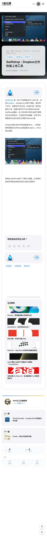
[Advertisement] (23, 283)
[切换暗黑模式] (42, 532)
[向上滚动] (42, 526)
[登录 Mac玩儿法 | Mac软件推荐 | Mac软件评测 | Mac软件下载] (38, 4)
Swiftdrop (19, 57)
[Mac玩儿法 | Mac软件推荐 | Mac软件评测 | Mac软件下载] (7, 4)
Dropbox (10, 57)
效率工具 (27, 57)
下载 (36, 92)
